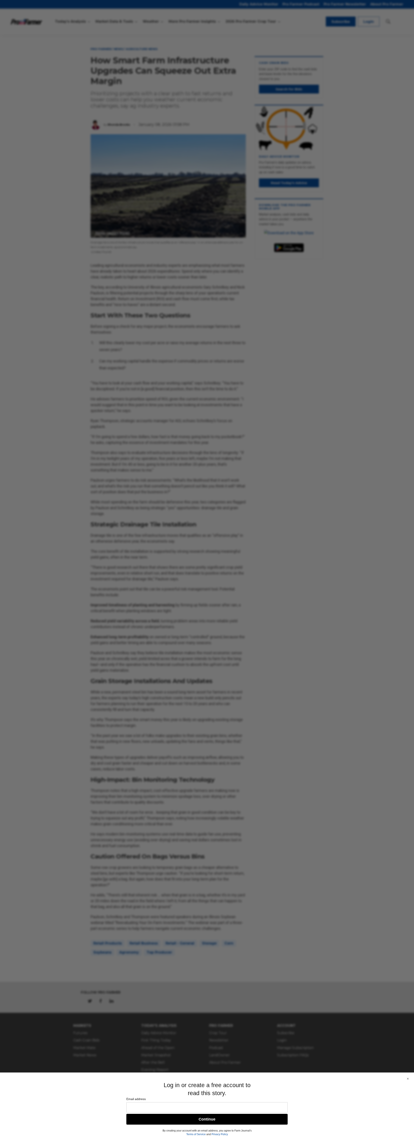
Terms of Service (196, 1134)
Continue (207, 1119)
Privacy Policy (220, 1134)
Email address (136, 1099)
